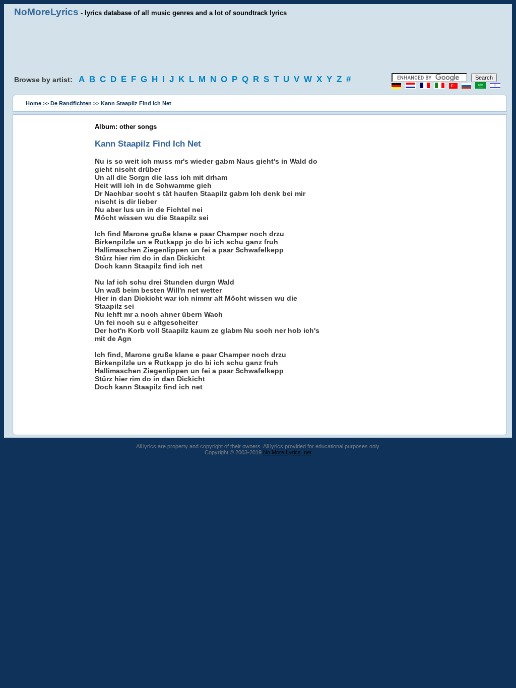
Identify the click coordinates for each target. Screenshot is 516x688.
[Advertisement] (258, 45)
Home (33, 103)
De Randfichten (71, 103)
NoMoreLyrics (46, 12)
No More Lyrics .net (287, 452)
